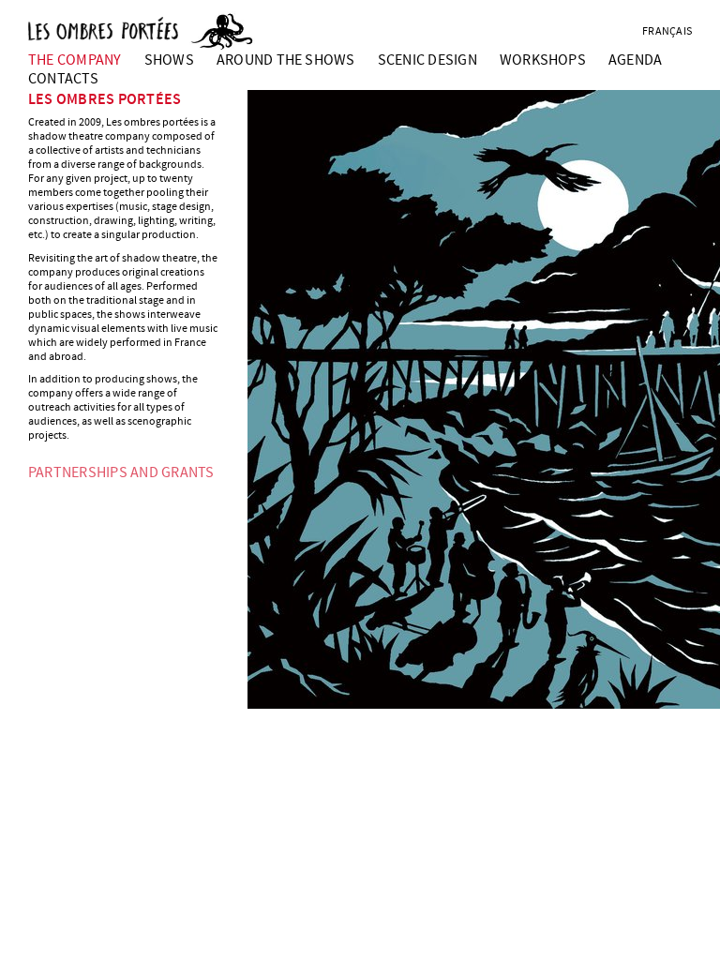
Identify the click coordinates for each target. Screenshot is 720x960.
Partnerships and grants (121, 472)
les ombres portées (104, 100)
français (667, 31)
